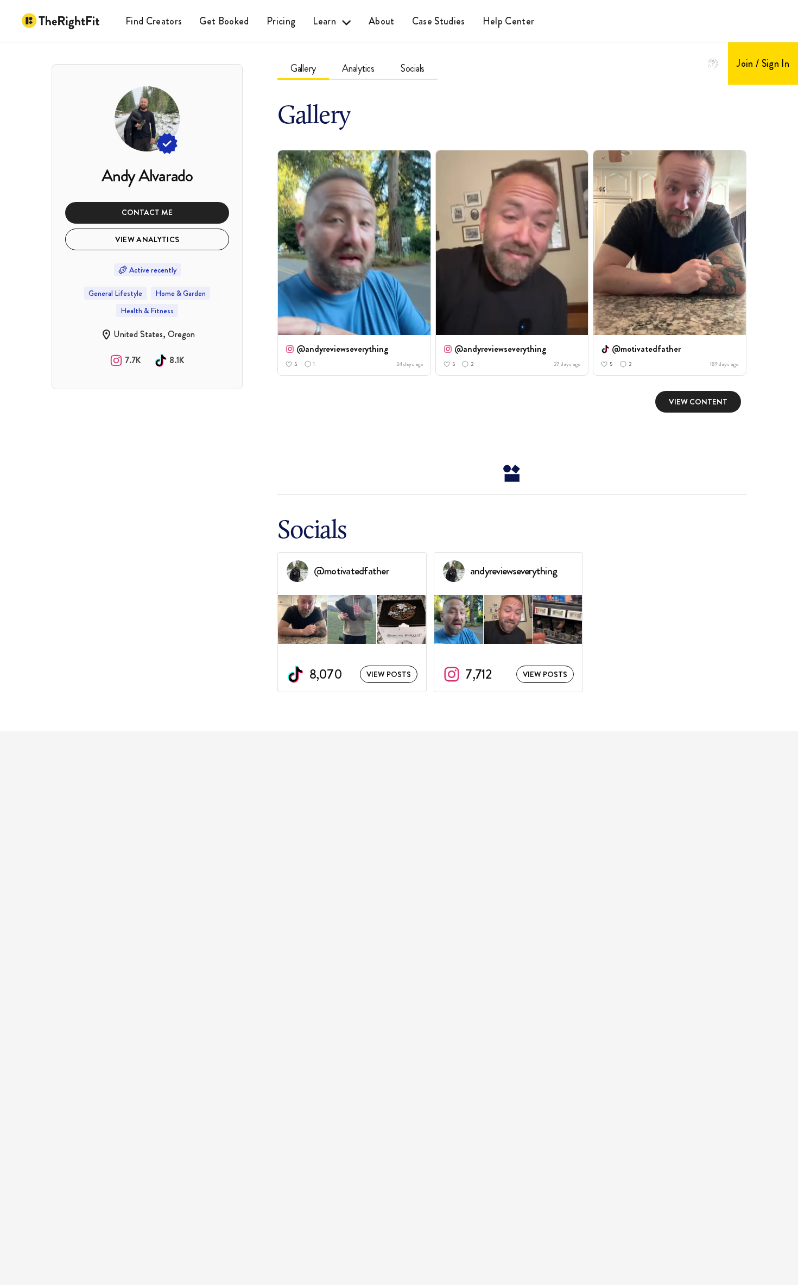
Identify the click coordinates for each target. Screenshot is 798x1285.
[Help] (713, 63)
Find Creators (153, 21)
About (382, 21)
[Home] (60, 21)
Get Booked (224, 21)
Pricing (281, 21)
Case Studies (438, 21)
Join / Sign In (763, 63)
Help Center (509, 21)
